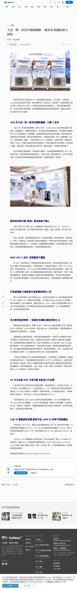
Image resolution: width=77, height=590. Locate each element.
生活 (13, 7)
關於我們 (28, 539)
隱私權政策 (56, 566)
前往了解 (27, 586)
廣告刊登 (28, 543)
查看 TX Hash (6, 485)
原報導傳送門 (69, 484)
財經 (6, 7)
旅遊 (26, 7)
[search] (50, 2)
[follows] (54, 2)
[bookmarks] (58, 2)
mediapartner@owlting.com (62, 541)
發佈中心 (28, 550)
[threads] (6, 564)
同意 (10, 586)
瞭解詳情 (33, 473)
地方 (58, 7)
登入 (69, 2)
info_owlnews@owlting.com (62, 545)
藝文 (51, 7)
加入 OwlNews (30, 546)
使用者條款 (56, 563)
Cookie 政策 (56, 569)
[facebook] (3, 564)
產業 (45, 7)
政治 (19, 7)
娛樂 (38, 7)
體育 (32, 7)
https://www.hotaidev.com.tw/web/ (36, 454)
